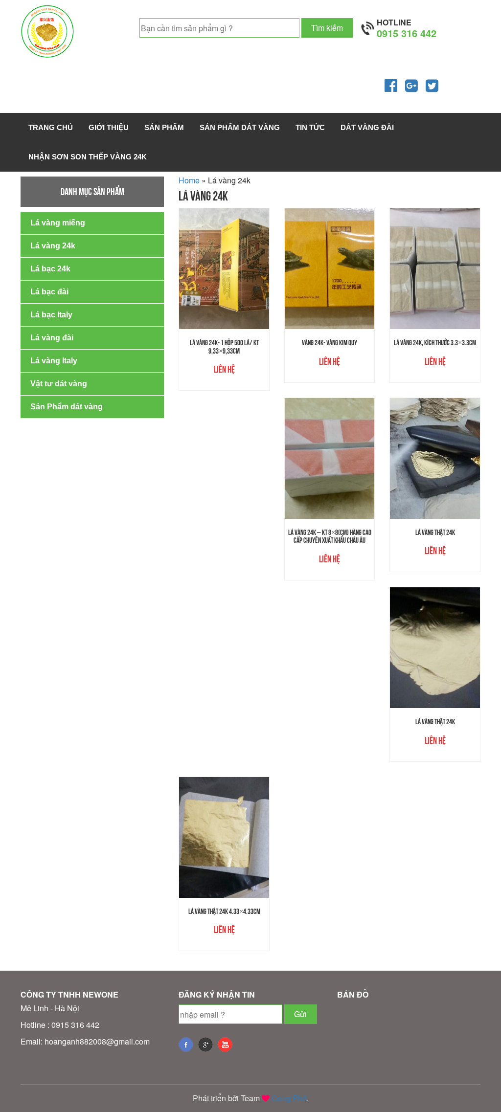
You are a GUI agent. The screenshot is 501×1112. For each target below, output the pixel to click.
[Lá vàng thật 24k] (435, 458)
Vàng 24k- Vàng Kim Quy (329, 342)
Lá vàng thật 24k (435, 532)
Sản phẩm (164, 127)
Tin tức (310, 127)
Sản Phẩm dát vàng (240, 127)
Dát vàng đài (367, 127)
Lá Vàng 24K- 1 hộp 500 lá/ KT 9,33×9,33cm (224, 347)
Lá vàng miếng (57, 223)
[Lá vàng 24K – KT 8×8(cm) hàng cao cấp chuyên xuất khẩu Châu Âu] (330, 458)
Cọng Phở (289, 1098)
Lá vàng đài (51, 338)
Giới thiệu (109, 127)
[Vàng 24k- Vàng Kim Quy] (330, 268)
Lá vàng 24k (52, 246)
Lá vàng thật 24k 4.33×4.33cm (224, 911)
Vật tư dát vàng (58, 383)
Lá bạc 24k (50, 269)
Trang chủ (50, 127)
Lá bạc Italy (51, 315)
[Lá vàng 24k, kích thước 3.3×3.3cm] (435, 268)
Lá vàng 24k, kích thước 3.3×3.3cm (435, 342)
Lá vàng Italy (53, 360)
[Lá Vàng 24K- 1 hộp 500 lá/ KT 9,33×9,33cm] (224, 268)
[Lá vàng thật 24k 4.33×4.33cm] (224, 837)
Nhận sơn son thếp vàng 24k (87, 157)
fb (186, 1044)
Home (189, 180)
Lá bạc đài (49, 292)
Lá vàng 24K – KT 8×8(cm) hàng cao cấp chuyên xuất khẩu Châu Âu (329, 536)
